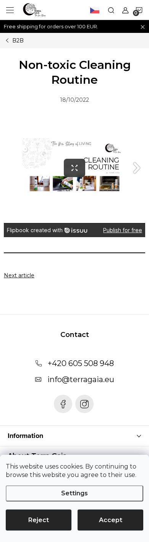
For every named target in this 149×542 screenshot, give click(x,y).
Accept (110, 520)
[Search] (111, 10)
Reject (38, 520)
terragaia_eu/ (84, 404)
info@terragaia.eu (80, 379)
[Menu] (10, 10)
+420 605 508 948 (81, 363)
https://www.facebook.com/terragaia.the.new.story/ (63, 404)
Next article (19, 275)
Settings (74, 493)
